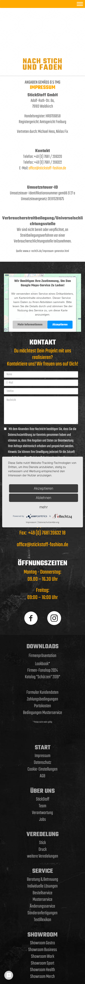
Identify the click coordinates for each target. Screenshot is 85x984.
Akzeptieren (60, 324)
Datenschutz (42, 762)
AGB (42, 776)
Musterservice (42, 899)
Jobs (42, 819)
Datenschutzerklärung (48, 522)
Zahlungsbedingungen (42, 699)
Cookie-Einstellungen (42, 769)
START (42, 747)
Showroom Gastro (42, 943)
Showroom (42, 935)
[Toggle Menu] (80, 4)
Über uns (42, 791)
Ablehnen (43, 498)
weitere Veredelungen (42, 856)
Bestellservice (42, 893)
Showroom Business (42, 949)
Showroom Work (42, 956)
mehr (43, 507)
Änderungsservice (42, 906)
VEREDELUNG (42, 834)
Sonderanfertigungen (42, 913)
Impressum (42, 755)
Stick (42, 842)
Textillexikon (42, 919)
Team (42, 806)
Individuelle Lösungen (42, 886)
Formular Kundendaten (42, 692)
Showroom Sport (42, 963)
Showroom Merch (42, 976)
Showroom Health (42, 969)
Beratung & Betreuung (42, 879)
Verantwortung (42, 812)
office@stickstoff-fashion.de (47, 168)
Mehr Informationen (30, 324)
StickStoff (42, 799)
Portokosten (42, 706)
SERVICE (42, 871)
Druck (43, 849)
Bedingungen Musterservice (42, 712)
